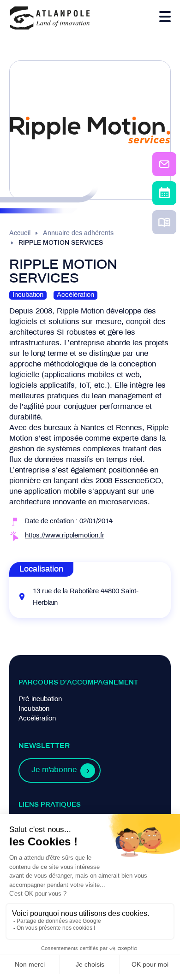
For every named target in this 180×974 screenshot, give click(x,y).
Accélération (37, 718)
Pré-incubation (40, 699)
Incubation (33, 709)
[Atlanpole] (49, 18)
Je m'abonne (54, 770)
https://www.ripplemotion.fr (64, 535)
